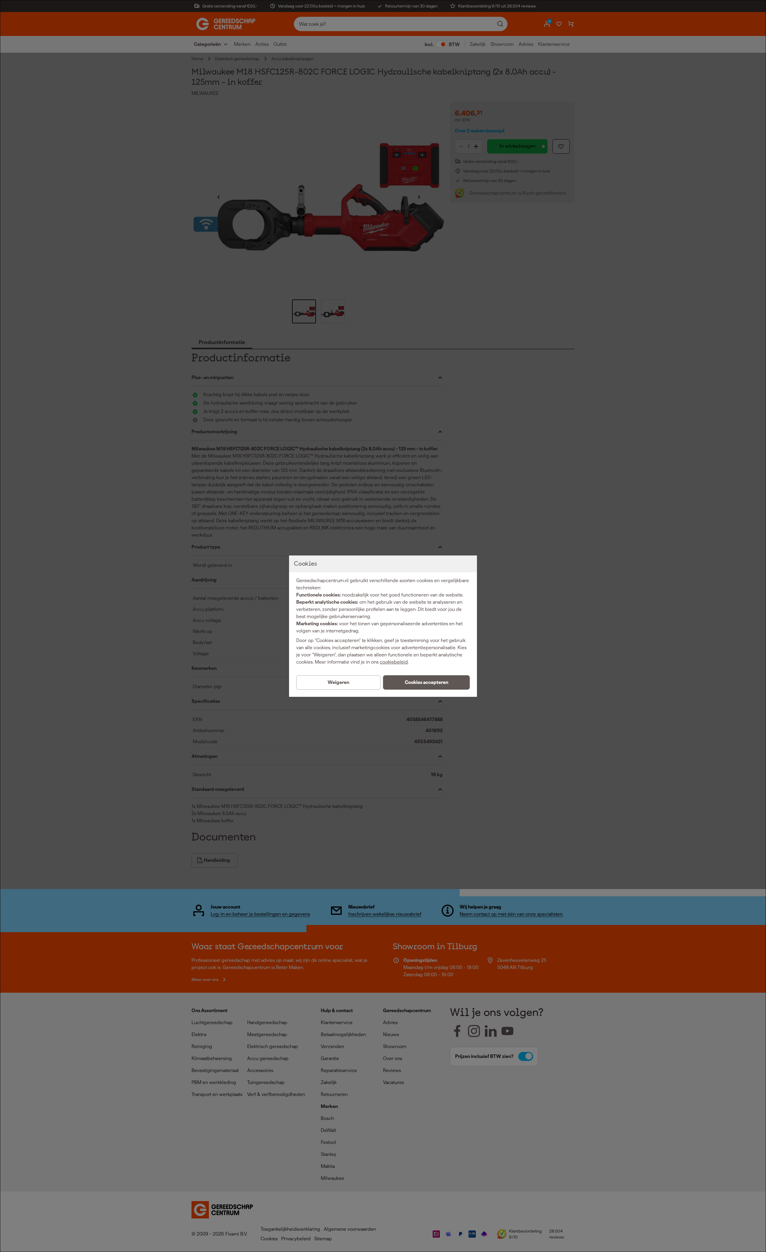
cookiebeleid (394, 661)
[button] (426, 682)
